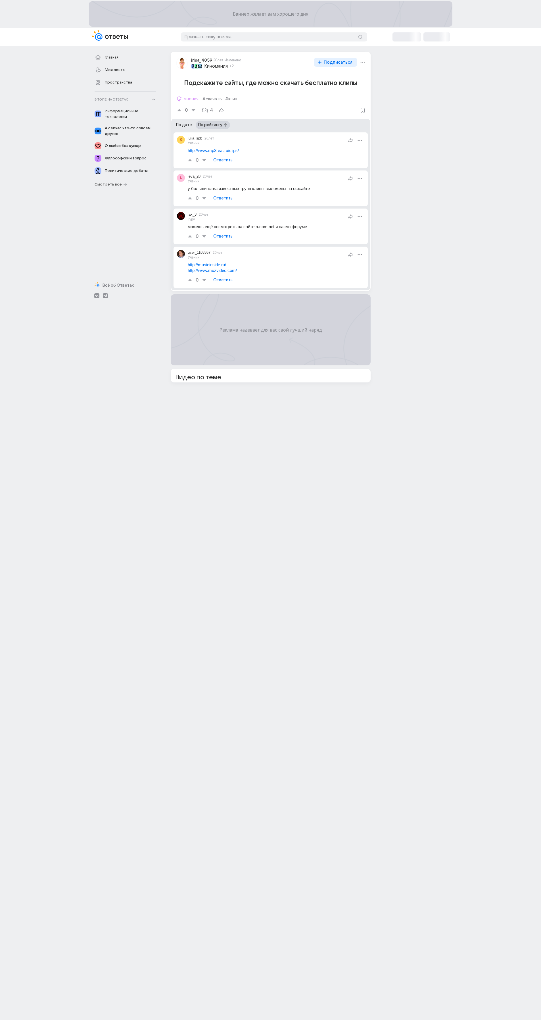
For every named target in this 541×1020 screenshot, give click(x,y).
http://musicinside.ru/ (207, 264)
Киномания (216, 66)
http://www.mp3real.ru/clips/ (213, 150)
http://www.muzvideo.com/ (212, 270)
